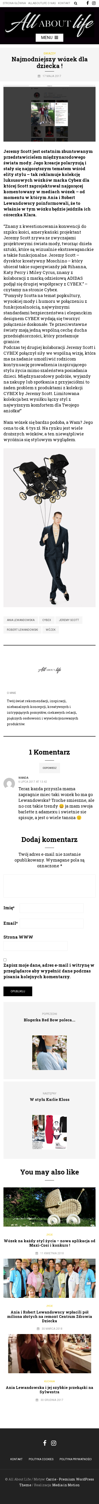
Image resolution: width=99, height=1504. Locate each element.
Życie (50, 1235)
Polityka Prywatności (76, 1459)
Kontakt (64, 3)
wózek (50, 629)
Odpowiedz (50, 768)
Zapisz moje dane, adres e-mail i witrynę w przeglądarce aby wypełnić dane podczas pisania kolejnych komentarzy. (48, 970)
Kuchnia (49, 1381)
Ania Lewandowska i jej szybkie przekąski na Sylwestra (49, 1389)
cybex (46, 620)
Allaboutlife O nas (42, 3)
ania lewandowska (21, 620)
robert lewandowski (22, 629)
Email (10, 923)
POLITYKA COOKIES (41, 1459)
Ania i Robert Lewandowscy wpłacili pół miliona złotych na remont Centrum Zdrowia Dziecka (49, 1316)
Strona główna (14, 3)
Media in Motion (66, 1485)
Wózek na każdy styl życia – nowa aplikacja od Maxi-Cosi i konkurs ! (49, 1243)
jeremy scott (69, 620)
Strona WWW (18, 937)
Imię (9, 907)
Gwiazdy (50, 53)
